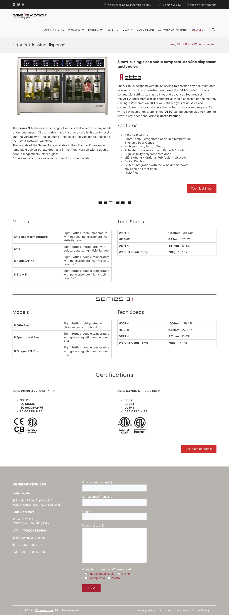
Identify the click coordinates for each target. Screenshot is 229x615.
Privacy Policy (146, 610)
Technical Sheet (201, 188)
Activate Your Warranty (173, 29)
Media (126, 29)
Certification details (199, 449)
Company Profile (54, 29)
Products (74, 29)
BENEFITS (113, 29)
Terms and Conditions (173, 610)
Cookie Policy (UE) (203, 610)
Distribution (95, 29)
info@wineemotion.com (32, 537)
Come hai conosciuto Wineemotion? (106, 569)
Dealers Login (145, 29)
